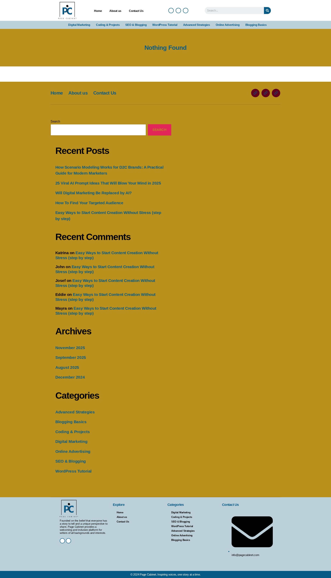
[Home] (255, 93)
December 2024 (70, 377)
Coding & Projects (108, 24)
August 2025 (67, 367)
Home (98, 10)
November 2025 (70, 347)
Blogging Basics (256, 24)
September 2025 (70, 357)
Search (55, 121)
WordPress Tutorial (164, 24)
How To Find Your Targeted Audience (89, 203)
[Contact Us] (276, 93)
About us (115, 10)
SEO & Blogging (136, 24)
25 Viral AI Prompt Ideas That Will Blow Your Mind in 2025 (108, 183)
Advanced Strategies (196, 24)
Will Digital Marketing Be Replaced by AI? (93, 193)
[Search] (267, 10)
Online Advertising (228, 24)
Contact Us (136, 10)
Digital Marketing (79, 24)
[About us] (265, 93)
